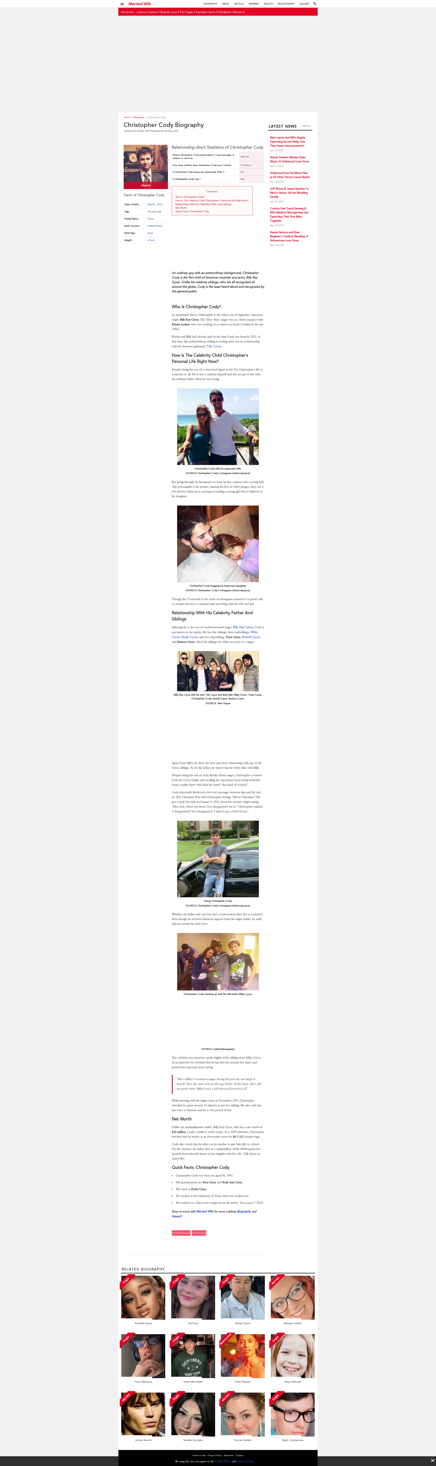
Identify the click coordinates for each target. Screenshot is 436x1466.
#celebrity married (181, 1233)
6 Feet (150, 240)
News (225, 3)
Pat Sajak (186, 12)
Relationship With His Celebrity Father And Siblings (203, 204)
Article (239, 3)
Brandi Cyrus (251, 637)
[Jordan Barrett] (143, 1435)
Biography (210, 3)
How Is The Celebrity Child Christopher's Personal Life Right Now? (212, 200)
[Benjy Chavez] (243, 1318)
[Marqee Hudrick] (293, 1318)
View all (306, 126)
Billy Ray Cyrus (243, 627)
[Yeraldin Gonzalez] (193, 1435)
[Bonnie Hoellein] (243, 1435)
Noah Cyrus (189, 637)
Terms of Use (245, 1461)
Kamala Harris (205, 12)
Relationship (286, 3)
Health (268, 3)
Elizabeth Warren (230, 12)
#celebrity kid (198, 1233)
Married (254, 3)
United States (154, 225)
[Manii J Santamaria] (293, 1435)
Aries (150, 233)
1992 (159, 204)
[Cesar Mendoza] (143, 1377)
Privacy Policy (223, 1461)
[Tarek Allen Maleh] (193, 1377)
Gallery (304, 3)
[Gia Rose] (193, 1318)
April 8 (151, 204)
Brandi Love (168, 12)
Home (127, 117)
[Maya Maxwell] (293, 1377)
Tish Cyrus (213, 346)
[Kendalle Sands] (143, 1318)
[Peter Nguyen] (243, 1377)
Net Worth (181, 207)
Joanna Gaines (147, 12)
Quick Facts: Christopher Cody (192, 211)
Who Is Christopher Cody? (190, 197)
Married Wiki (140, 4)
